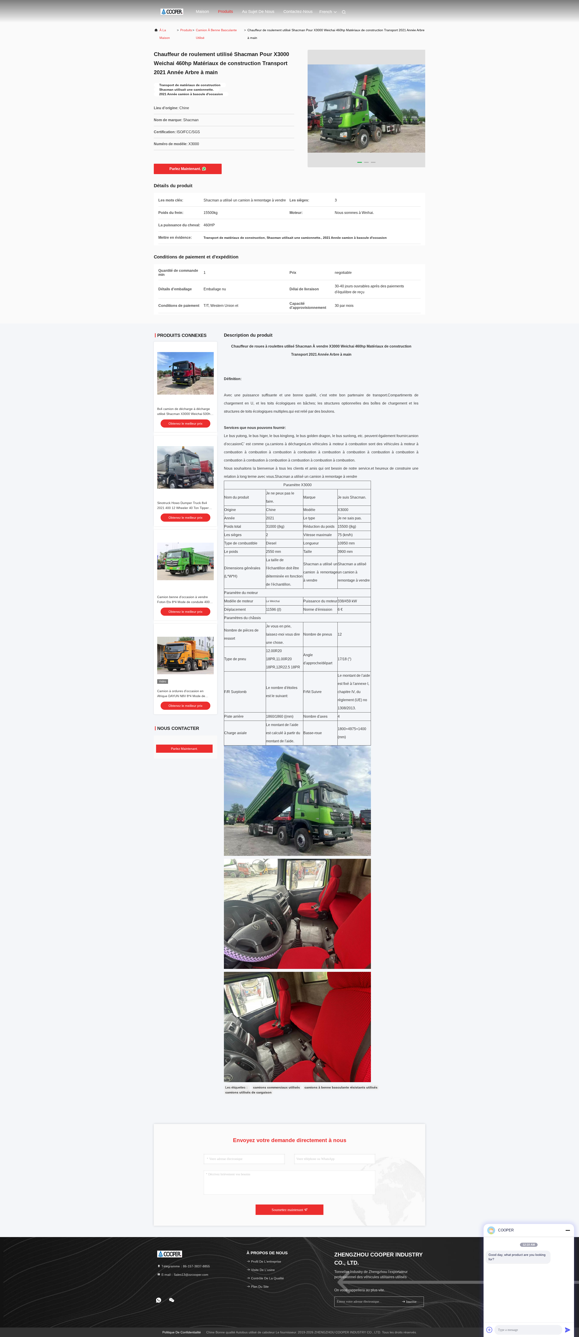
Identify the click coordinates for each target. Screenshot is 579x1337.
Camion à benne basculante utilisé (216, 34)
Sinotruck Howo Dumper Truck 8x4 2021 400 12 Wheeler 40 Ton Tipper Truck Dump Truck (183, 508)
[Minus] (567, 1230)
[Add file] (489, 1330)
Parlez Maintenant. (185, 169)
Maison (202, 11)
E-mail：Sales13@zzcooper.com (184, 1274)
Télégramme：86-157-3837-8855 (185, 1266)
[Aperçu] (172, 11)
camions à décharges (287, 444)
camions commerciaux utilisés (276, 1087)
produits (186, 30)
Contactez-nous (298, 11)
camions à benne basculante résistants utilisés (340, 1087)
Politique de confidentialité (181, 1332)
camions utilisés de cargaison (248, 1092)
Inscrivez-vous (412, 1302)
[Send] (567, 1330)
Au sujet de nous (258, 11)
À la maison (164, 34)
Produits (225, 11)
